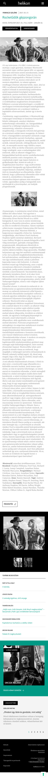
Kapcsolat (6, 766)
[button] (42, 3)
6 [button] (43, 732)
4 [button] (37, 732)
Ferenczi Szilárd (10, 13)
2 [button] (31, 732)
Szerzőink (6, 750)
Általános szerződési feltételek (38, 751)
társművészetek (11, 28)
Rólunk (5, 745)
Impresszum (7, 755)
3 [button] (34, 732)
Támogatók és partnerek (11, 761)
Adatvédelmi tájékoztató (36, 745)
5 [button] (40, 732)
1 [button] (28, 732)
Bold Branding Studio (36, 762)
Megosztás (8, 504)
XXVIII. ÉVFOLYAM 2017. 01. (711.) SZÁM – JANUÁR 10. (22, 23)
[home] (23, 3)
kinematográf (29, 28)
